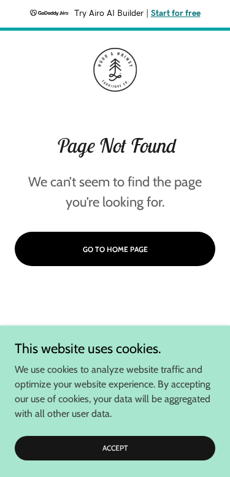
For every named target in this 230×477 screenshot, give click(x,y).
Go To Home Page (115, 249)
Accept (115, 447)
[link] (115, 69)
